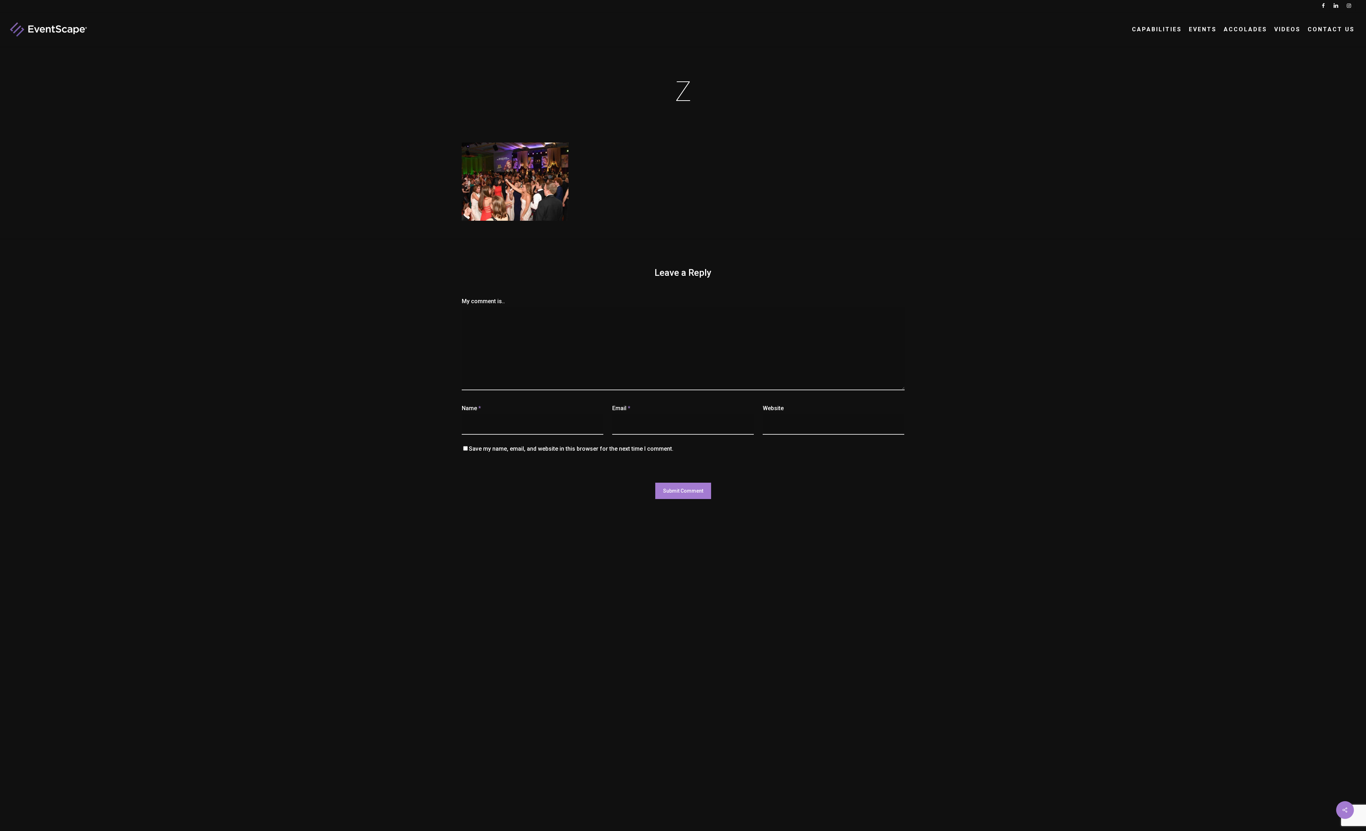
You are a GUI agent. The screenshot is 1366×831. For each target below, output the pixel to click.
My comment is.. (483, 301)
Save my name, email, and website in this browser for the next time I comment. (571, 448)
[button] (1352, 3)
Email (621, 408)
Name (471, 408)
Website (773, 408)
